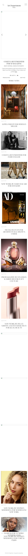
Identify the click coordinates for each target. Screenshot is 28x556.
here (16, 71)
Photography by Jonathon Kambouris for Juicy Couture (14, 279)
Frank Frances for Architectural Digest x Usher (14, 232)
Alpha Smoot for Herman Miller (14, 125)
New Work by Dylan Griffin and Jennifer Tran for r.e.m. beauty (14, 326)
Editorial (10, 66)
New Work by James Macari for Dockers (14, 185)
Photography (20, 66)
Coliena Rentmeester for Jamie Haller (14, 156)
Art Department (11, 553)
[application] (14, 487)
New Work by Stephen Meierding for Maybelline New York (14, 510)
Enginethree (21, 553)
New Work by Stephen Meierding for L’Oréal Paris (14, 538)
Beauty (5, 66)
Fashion (15, 66)
